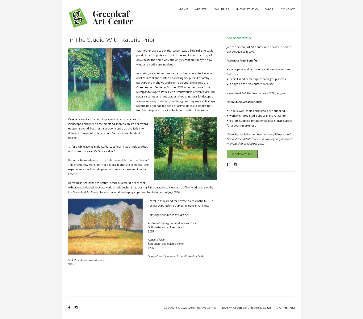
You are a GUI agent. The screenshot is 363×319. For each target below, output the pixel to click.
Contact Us (242, 154)
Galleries (222, 9)
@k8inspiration (155, 187)
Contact (288, 9)
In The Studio (247, 9)
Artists (201, 9)
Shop (269, 9)
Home (183, 9)
